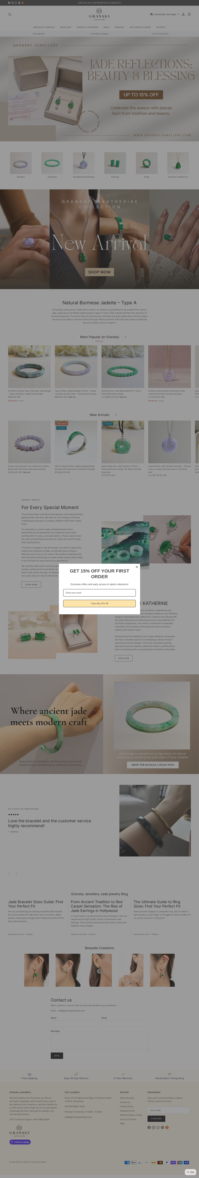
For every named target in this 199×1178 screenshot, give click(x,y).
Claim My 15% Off (99, 603)
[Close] (137, 567)
